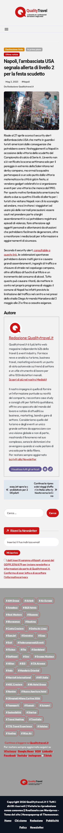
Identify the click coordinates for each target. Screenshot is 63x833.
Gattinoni (13, 656)
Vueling (12, 733)
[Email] (45, 469)
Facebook (10, 755)
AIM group (13, 600)
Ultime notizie (11, 54)
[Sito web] (50, 469)
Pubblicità (52, 820)
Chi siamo (21, 820)
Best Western (15, 614)
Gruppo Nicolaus (45, 656)
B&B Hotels (30, 607)
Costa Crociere (16, 628)
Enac (42, 635)
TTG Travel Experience (20, 726)
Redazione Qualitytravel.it (31, 337)
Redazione (36, 820)
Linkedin (47, 751)
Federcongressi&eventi (31, 642)
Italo (10, 670)
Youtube (22, 755)
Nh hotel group (38, 684)
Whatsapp (10, 751)
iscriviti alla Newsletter (23, 459)
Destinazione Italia (14, 49)
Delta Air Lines (39, 628)
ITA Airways (39, 663)
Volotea (43, 726)
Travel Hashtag (16, 719)
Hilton (11, 663)
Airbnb (29, 600)
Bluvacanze (14, 621)
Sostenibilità (14, 712)
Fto (24, 649)
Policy (23, 827)
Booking (31, 621)
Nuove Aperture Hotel (34, 691)
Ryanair (30, 705)
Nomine (12, 691)
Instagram (34, 755)
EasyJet (12, 635)
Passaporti (13, 705)
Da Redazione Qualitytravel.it (19, 86)
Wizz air (27, 733)
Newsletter (37, 827)
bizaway (33, 614)
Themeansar (50, 814)
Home (7, 820)
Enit (10, 642)
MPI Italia (43, 677)
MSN (38, 751)
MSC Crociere (15, 684)
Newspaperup (30, 814)
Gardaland (38, 649)
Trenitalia (36, 719)
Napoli (26, 81)
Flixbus (11, 649)
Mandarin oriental (29, 670)
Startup (32, 712)
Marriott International (19, 677)
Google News (26, 751)
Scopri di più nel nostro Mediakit (28, 379)
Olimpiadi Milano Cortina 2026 (24, 698)
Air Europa (46, 600)
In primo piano (34, 49)
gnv (27, 656)
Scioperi (46, 705)
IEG (23, 663)
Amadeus (12, 607)
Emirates (28, 635)
